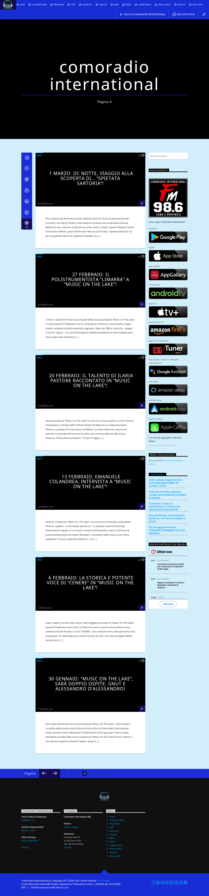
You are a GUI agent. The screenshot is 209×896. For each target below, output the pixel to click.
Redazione (42, 201)
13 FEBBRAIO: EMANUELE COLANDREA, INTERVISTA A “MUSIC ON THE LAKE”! (90, 481)
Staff (73, 4)
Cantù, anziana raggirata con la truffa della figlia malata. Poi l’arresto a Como (165, 482)
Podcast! (182, 4)
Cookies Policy (144, 4)
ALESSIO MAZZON (29, 840)
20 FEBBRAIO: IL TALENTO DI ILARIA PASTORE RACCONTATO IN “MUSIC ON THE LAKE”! (91, 380)
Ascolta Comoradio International (144, 14)
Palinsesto (87, 4)
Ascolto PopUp (185, 14)
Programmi (59, 4)
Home (22, 4)
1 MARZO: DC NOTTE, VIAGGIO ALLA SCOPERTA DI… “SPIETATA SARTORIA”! (91, 178)
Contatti (103, 4)
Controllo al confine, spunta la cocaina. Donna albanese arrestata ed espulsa (167, 494)
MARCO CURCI (28, 830)
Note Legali (198, 4)
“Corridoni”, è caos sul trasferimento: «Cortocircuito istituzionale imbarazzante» (164, 506)
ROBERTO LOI (27, 820)
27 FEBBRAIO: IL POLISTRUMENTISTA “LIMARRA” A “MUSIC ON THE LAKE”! (90, 279)
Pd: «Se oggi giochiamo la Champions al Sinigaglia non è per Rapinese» (167, 530)
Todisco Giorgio (71, 827)
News (116, 4)
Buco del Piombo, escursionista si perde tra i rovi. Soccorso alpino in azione (167, 518)
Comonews (157, 474)
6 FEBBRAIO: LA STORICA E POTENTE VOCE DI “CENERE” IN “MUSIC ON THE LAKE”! (90, 583)
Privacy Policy (164, 4)
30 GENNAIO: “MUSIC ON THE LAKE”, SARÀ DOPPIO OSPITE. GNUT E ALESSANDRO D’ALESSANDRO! (91, 684)
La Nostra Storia (39, 4)
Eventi (128, 4)
